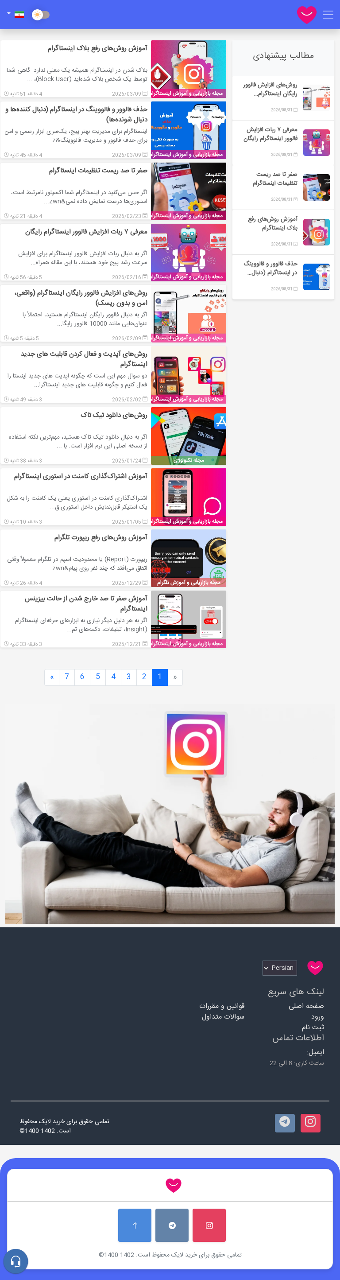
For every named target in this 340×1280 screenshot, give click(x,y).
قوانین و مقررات (221, 1006)
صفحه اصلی (306, 1006)
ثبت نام (313, 1028)
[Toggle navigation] (328, 14)
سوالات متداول (223, 1017)
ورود (317, 1017)
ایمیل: (315, 1052)
